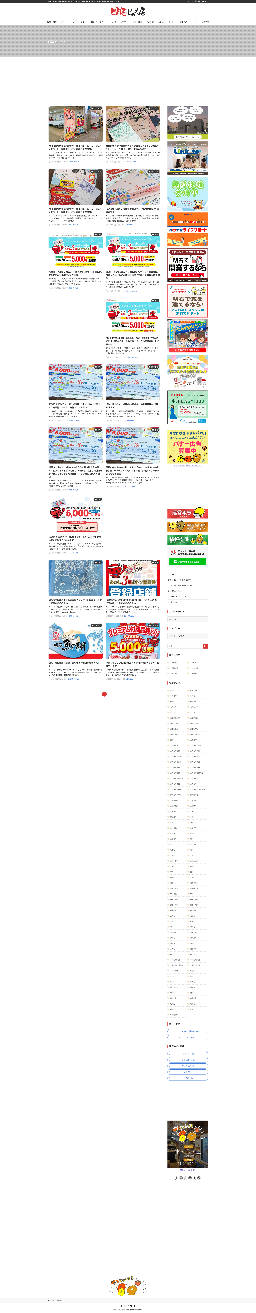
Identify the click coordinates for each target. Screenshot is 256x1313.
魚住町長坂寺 (175, 729)
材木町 (192, 833)
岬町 (171, 992)
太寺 (191, 855)
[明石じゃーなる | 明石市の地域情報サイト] (128, 11)
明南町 (192, 1004)
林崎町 (192, 927)
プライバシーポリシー (179, 596)
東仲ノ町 (193, 932)
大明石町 (193, 740)
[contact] (203, 1)
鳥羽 (171, 883)
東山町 (192, 943)
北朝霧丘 (173, 828)
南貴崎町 (193, 998)
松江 (171, 982)
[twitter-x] (192, 1)
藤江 (171, 954)
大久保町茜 (174, 745)
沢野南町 (193, 844)
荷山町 (192, 916)
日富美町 (193, 949)
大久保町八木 (195, 784)
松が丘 (192, 982)
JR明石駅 (193, 662)
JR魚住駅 (173, 673)
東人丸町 (193, 938)
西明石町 (173, 910)
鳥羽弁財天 (194, 888)
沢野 (171, 844)
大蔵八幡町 (174, 806)
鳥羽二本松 (174, 888)
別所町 (172, 976)
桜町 (191, 839)
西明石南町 (174, 905)
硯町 (191, 850)
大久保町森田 (175, 784)
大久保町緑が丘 (195, 778)
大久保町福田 (195, 767)
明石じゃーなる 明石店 (187, 1170)
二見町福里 (174, 970)
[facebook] (189, 1)
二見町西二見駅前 (176, 965)
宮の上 (172, 1004)
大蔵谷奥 (173, 811)
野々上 (172, 921)
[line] (199, 1)
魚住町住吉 (194, 723)
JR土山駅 (193, 673)
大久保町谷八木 (175, 762)
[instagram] (196, 1)
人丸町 (172, 949)
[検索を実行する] (205, 646)
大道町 (172, 866)
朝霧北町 (173, 696)
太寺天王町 (194, 861)
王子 (171, 740)
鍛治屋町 (173, 817)
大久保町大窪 (195, 751)
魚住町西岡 (174, 734)
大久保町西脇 (175, 767)
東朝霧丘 (173, 932)
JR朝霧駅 (173, 662)
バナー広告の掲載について (181, 585)
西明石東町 (174, 899)
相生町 (172, 690)
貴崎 (191, 822)
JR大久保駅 (194, 668)
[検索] (206, 1)
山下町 (172, 1009)
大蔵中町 (193, 800)
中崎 (191, 894)
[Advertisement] (128, 77)
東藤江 (172, 943)
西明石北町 (194, 905)
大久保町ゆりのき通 (197, 789)
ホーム (173, 574)
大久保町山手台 (175, 789)
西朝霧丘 (193, 910)
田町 (191, 872)
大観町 (172, 855)
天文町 (192, 877)
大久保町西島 (195, 762)
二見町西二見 (195, 960)
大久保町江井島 (195, 745)
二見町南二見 (195, 965)
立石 (171, 872)
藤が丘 (192, 954)
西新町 (172, 916)
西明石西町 (194, 899)
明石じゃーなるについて (180, 580)
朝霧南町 (173, 707)
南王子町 (173, 998)
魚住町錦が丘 (195, 734)
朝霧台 (192, 696)
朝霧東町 (193, 701)
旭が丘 (172, 712)
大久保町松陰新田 (196, 773)
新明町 (172, 850)
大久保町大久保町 (176, 756)
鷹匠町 (192, 866)
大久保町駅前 (175, 751)
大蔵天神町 (174, 800)
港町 (191, 992)
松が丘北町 (174, 987)
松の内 (192, 987)
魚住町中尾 (194, 729)
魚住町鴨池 (194, 718)
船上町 (192, 970)
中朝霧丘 (173, 894)
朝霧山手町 (194, 707)
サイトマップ (175, 602)
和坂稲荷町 (174, 1015)
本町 (191, 976)
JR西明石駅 (174, 668)
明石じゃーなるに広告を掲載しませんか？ (188, 465)
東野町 (172, 938)
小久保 (172, 833)
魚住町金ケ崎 (175, 718)
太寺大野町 (174, 861)
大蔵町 (192, 811)
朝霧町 (172, 701)
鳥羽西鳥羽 (194, 883)
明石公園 (193, 690)
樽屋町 (172, 877)
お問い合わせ (175, 591)
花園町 (192, 921)
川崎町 (172, 822)
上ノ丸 (192, 712)
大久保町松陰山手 (176, 778)
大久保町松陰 (175, 773)
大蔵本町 (193, 806)
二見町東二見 (175, 960)
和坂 (191, 817)
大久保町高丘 (195, 756)
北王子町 (193, 828)
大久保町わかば (175, 795)
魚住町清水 (174, 723)
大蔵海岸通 (194, 795)
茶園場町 (173, 839)
